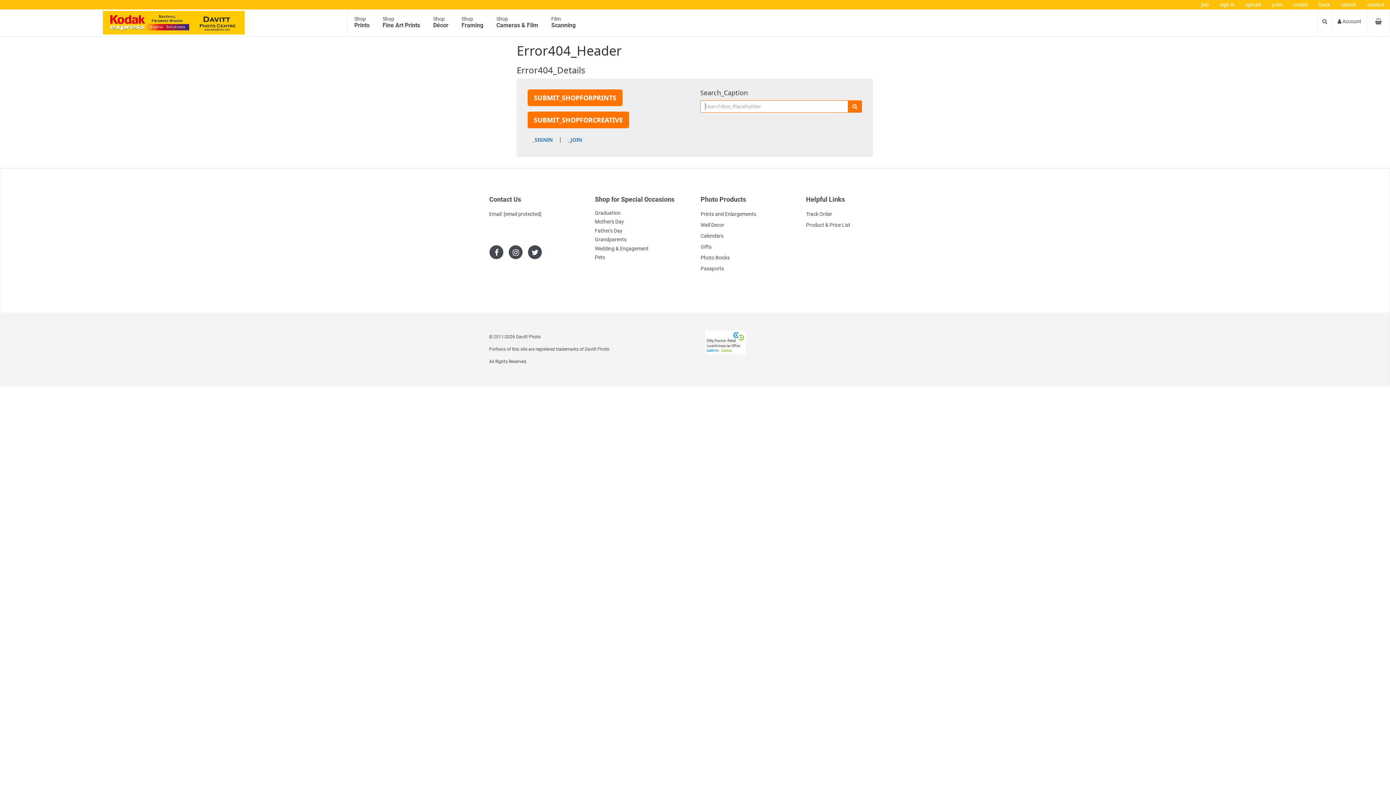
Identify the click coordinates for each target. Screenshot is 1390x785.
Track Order (819, 214)
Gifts (706, 247)
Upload (1253, 5)
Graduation (608, 213)
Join (1205, 5)
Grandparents (610, 239)
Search (1348, 5)
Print (1277, 5)
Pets (600, 257)
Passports (712, 268)
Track (1324, 5)
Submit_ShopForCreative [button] (578, 120)
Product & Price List (828, 225)
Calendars (712, 236)
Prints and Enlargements (728, 214)
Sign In (1227, 5)
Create (1300, 5)
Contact (1376, 5)
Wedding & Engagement (622, 248)
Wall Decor (712, 225)
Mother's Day (609, 222)
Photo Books (715, 258)
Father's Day (609, 231)
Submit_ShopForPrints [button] (575, 97)
